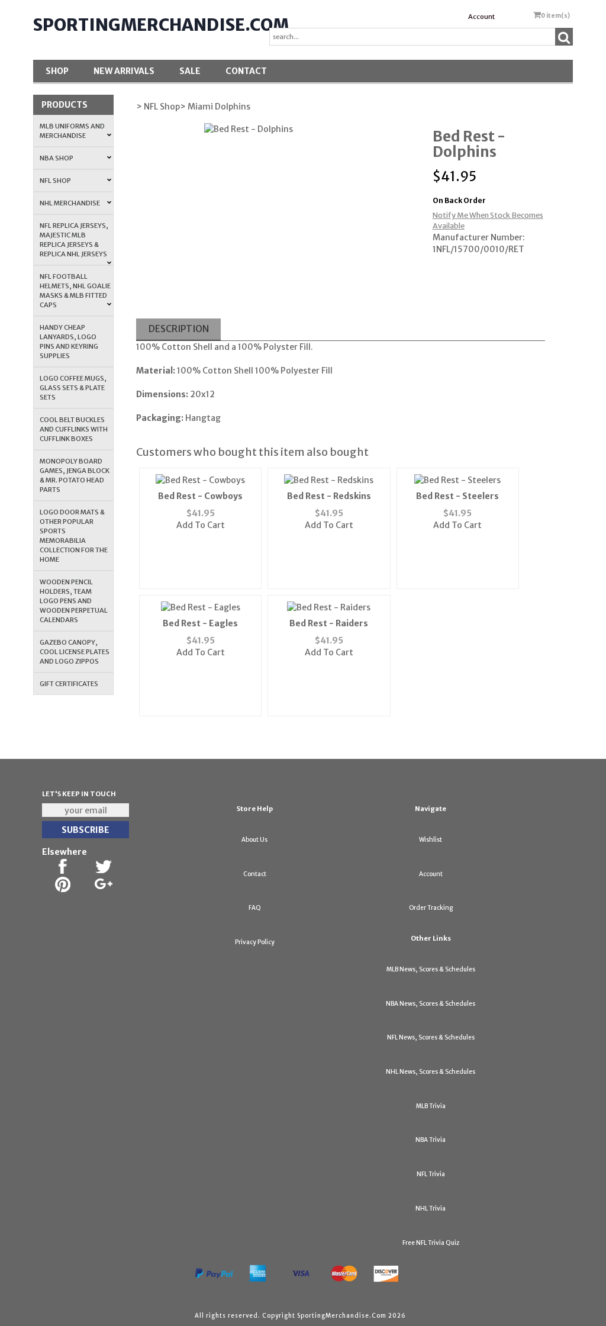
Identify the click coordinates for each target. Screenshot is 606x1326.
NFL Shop (55, 180)
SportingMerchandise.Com (161, 25)
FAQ (255, 908)
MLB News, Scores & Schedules (430, 969)
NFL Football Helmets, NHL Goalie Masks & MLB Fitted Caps (75, 290)
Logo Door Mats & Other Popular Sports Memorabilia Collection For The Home (74, 536)
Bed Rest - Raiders (328, 623)
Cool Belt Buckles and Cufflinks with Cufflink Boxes (74, 429)
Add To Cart (200, 525)
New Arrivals (124, 71)
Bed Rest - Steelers (457, 496)
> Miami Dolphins (215, 106)
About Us (254, 840)
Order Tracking (431, 908)
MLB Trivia (431, 1106)
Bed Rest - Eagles (200, 623)
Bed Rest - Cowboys (200, 496)
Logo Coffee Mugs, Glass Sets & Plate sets (73, 387)
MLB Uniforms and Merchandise (72, 131)
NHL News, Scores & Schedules (430, 1072)
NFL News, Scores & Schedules (431, 1037)
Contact (246, 71)
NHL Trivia (430, 1208)
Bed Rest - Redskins (329, 496)
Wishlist (430, 840)
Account (481, 16)
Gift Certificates (69, 684)
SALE (190, 71)
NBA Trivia (430, 1140)
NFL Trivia (431, 1174)
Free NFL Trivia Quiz (430, 1243)
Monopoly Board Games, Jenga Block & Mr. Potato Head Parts (74, 475)
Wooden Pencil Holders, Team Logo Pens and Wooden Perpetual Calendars (74, 601)
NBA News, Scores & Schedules (430, 1004)
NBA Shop (56, 158)
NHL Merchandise (70, 203)
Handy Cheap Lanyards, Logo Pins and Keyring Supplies (69, 341)
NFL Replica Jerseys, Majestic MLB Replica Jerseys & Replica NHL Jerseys (74, 239)
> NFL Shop (158, 106)
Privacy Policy (255, 942)
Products (64, 104)
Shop (57, 71)
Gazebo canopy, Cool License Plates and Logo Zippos (74, 651)
